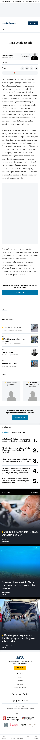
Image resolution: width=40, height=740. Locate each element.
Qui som (20, 677)
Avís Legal (17, 708)
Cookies (31, 708)
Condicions (24, 708)
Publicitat (20, 680)
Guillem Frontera (7, 55)
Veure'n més (34, 492)
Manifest (20, 674)
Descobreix (6, 492)
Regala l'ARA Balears (20, 687)
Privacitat (10, 708)
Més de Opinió (7, 319)
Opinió (4, 29)
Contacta (20, 684)
